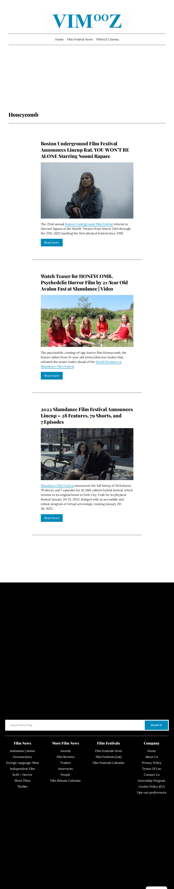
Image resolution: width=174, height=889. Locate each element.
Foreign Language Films (22, 763)
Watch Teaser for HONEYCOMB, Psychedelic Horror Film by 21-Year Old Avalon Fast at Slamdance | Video (84, 282)
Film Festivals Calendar (109, 763)
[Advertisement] (87, 84)
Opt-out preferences (151, 792)
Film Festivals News (108, 751)
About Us (151, 757)
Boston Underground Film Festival (89, 224)
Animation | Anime (22, 751)
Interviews (65, 769)
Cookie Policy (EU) (152, 786)
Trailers (65, 763)
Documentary (22, 757)
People (65, 775)
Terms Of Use (151, 769)
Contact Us (152, 775)
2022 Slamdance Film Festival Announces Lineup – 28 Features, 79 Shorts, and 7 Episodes (87, 415)
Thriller (22, 786)
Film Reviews (65, 757)
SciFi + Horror (22, 775)
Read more (51, 242)
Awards (65, 751)
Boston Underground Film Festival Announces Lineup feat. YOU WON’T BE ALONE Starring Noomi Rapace (85, 149)
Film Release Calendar (65, 781)
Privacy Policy (151, 763)
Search (156, 725)
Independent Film (22, 769)
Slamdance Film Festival (57, 486)
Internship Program (151, 781)
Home (59, 39)
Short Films (22, 781)
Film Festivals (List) (108, 757)
